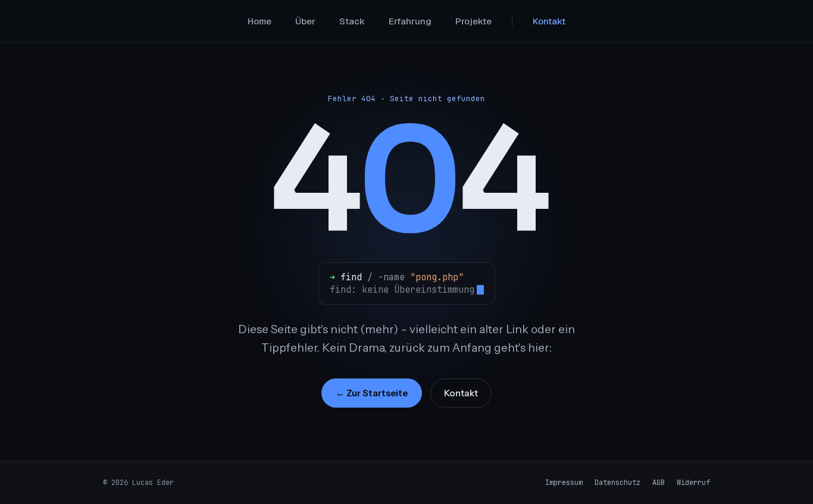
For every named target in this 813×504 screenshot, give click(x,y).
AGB (658, 482)
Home (259, 21)
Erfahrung (410, 21)
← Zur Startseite (372, 393)
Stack (352, 21)
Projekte (473, 21)
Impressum (564, 482)
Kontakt (549, 21)
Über (305, 21)
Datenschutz (617, 482)
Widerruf (693, 482)
